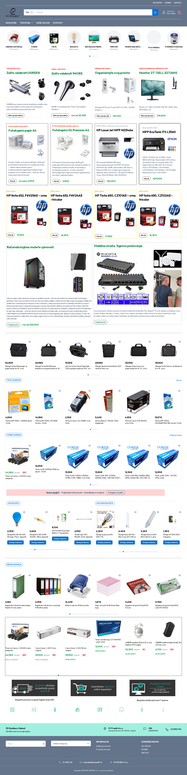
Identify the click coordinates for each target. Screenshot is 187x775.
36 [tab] (111, 675)
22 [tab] (62, 549)
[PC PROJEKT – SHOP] (13, 12)
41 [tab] (119, 675)
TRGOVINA (25, 22)
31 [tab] (115, 614)
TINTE (54, 47)
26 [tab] (68, 549)
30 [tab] (114, 614)
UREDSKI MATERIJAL (14, 47)
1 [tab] (89, 56)
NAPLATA (177, 3)
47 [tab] (128, 675)
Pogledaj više (13, 325)
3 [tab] (92, 56)
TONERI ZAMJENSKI (14, 435)
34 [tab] (108, 675)
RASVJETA (74, 47)
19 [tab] (57, 549)
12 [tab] (47, 549)
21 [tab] (60, 549)
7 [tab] (97, 374)
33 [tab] (107, 675)
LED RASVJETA (13, 503)
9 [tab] (42, 549)
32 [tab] (117, 614)
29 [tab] (112, 614)
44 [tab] (124, 675)
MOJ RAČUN (157, 3)
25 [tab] (66, 549)
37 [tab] (113, 675)
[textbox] (70, 743)
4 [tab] (94, 56)
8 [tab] (98, 374)
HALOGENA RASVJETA (104, 503)
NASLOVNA (11, 22)
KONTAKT (58, 22)
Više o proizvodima (15, 115)
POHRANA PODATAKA (174, 47)
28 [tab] (111, 614)
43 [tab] (122, 675)
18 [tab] (56, 549)
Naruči (12, 181)
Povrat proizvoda (103, 749)
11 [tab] (45, 549)
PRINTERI (114, 47)
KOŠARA (168, 3)
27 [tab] (109, 614)
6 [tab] (97, 56)
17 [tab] (54, 549)
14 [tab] (50, 549)
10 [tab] (44, 549)
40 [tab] (117, 675)
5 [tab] (95, 56)
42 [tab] (120, 675)
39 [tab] (116, 675)
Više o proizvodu (103, 116)
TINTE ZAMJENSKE (14, 380)
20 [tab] (59, 549)
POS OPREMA (153, 47)
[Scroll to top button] (181, 769)
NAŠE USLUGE (43, 22)
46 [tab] (127, 675)
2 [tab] (91, 56)
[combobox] (71, 743)
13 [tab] (48, 549)
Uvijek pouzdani (176, 435)
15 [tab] (51, 549)
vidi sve (179, 380)
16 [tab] (53, 549)
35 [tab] (110, 675)
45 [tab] (125, 675)
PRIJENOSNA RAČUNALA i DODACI (138, 47)
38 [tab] (114, 675)
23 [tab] (63, 549)
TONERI (34, 47)
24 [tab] (65, 549)
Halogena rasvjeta (115, 493)
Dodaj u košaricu (10, 542)
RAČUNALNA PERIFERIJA (95, 47)
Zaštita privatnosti (103, 746)
